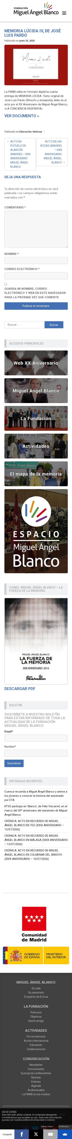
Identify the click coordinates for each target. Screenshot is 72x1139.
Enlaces (36, 1081)
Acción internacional (36, 1040)
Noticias (37, 131)
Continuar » (64, 1126)
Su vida (36, 988)
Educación (25, 131)
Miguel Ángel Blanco (36, 982)
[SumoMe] (65, 1134)
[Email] (50, 1134)
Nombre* (10, 746)
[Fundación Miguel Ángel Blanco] (36, 9)
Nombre (11, 254)
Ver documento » (21, 116)
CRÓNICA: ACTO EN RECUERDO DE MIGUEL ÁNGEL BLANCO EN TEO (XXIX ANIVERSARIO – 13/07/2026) (34, 825)
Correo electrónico (22, 269)
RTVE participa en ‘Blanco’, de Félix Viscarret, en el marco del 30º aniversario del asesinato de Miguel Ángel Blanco (35, 810)
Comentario (15, 207)
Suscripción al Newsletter (36, 1073)
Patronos (36, 1012)
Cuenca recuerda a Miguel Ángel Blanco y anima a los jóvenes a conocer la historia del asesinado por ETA (35, 796)
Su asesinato (36, 992)
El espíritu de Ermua (36, 996)
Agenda (36, 1085)
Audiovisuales (36, 1090)
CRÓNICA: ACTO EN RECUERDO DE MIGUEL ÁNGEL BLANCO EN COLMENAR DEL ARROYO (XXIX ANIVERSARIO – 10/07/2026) (33, 855)
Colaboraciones (36, 1049)
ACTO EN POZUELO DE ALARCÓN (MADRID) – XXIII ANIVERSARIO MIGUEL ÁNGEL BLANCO (20, 154)
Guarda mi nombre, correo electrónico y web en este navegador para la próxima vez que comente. (35, 293)
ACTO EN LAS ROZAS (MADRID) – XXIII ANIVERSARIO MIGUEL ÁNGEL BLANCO (51, 152)
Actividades (36, 1030)
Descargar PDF (19, 688)
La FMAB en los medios (36, 1094)
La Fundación (36, 1006)
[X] (36, 1134)
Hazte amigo (36, 1020)
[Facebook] (21, 1134)
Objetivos (36, 1016)
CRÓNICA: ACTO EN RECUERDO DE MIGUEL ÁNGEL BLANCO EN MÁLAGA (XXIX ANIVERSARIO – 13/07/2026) (36, 840)
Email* (8, 731)
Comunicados (36, 1069)
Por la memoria (36, 1036)
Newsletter (36, 1064)
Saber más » (47, 1126)
